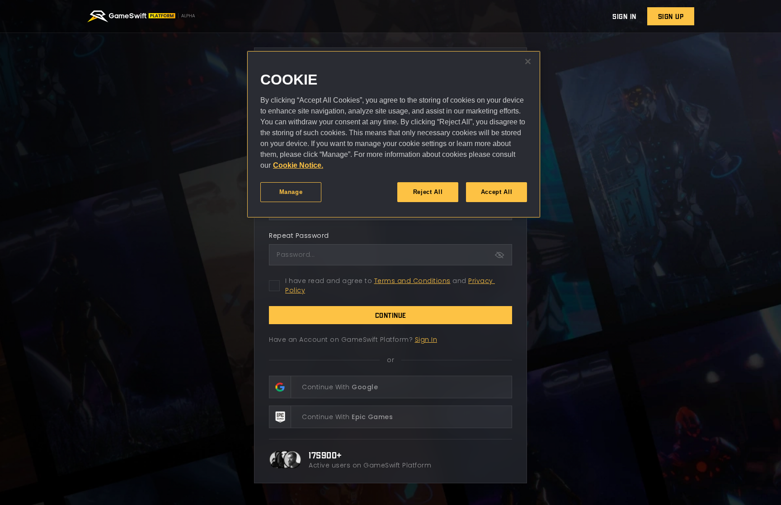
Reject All (428, 192)
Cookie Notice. (298, 165)
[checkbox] (274, 285)
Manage (291, 192)
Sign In (426, 339)
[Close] (528, 61)
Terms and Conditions (412, 280)
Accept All (497, 192)
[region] (394, 134)
